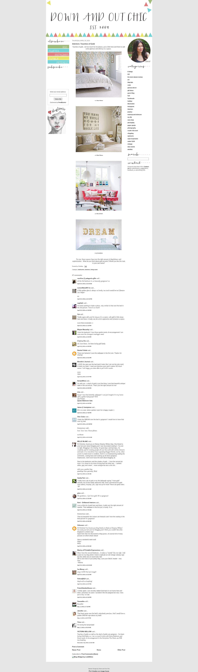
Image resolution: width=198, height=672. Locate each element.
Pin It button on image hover (99, 671)
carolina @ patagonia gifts (86, 278)
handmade (131, 98)
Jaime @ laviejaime (84, 407)
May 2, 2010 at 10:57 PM (84, 618)
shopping (130, 133)
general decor (132, 87)
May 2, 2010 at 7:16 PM (83, 606)
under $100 (131, 141)
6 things (130, 71)
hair (129, 95)
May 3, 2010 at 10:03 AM (84, 627)
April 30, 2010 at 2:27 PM (84, 584)
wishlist (130, 149)
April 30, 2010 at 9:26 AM (84, 546)
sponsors (131, 136)
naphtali (80, 303)
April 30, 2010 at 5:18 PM (84, 597)
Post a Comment (78, 647)
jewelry (130, 112)
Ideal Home (100, 100)
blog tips (130, 82)
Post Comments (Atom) (89, 654)
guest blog (131, 93)
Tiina (79, 622)
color (129, 85)
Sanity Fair (81, 478)
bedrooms (81, 269)
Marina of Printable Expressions (88, 550)
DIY (129, 74)
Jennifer (80, 611)
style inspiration (133, 138)
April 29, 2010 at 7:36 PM (84, 412)
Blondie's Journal (83, 362)
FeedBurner (62, 102)
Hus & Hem (100, 213)
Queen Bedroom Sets (84, 401)
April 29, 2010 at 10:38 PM (84, 424)
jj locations (99, 253)
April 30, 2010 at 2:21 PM (84, 574)
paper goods (132, 125)
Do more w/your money (135, 77)
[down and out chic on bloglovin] (57, 133)
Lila (78, 392)
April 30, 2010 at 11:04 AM (84, 565)
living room (94, 269)
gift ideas (130, 90)
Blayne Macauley (83, 329)
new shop (131, 120)
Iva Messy (80, 569)
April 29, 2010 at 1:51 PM (84, 337)
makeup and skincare (135, 114)
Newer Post (76, 650)
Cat (78, 314)
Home (99, 650)
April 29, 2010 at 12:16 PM (84, 299)
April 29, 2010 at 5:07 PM (84, 376)
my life (130, 117)
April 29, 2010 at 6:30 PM (84, 403)
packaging (131, 122)
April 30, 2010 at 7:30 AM (84, 510)
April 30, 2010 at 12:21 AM (84, 437)
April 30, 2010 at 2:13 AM (84, 489)
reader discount (133, 130)
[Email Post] (85, 266)
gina (78, 493)
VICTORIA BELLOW (84, 631)
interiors (87, 269)
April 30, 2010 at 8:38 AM (84, 521)
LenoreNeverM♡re (83, 288)
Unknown (80, 525)
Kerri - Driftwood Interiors (86, 502)
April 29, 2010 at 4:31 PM (84, 357)
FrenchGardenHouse (84, 588)
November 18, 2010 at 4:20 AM (85, 642)
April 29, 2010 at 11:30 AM (84, 283)
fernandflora (81, 381)
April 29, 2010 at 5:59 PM (84, 388)
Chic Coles (81, 417)
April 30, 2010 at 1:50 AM (84, 473)
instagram (131, 106)
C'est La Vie (81, 341)
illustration (131, 103)
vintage (130, 144)
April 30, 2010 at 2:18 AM (84, 498)
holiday (130, 101)
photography (132, 128)
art (128, 79)
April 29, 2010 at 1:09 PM (84, 310)
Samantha (80, 601)
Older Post (121, 650)
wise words (131, 146)
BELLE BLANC (82, 441)
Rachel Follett (82, 350)
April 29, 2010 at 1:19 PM (84, 325)
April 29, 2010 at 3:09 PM (84, 346)
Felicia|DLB (81, 579)
